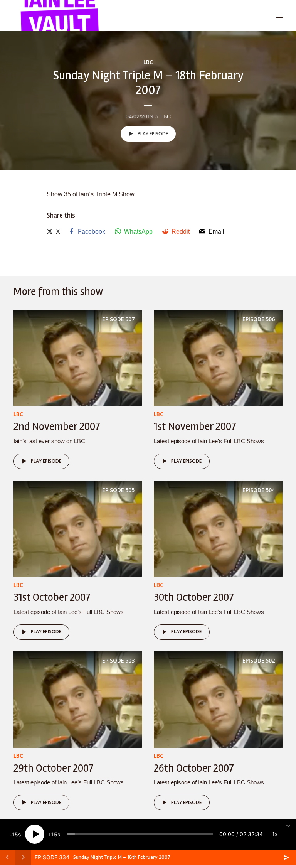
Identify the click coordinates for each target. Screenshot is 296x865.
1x (275, 834)
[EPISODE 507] (77, 357)
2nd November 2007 (56, 426)
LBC (148, 62)
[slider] (140, 834)
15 (15, 834)
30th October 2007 (194, 597)
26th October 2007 (194, 768)
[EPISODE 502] (218, 699)
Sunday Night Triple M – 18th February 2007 (121, 857)
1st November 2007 (195, 426)
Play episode (153, 133)
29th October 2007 (53, 768)
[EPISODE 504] (218, 528)
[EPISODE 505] (77, 528)
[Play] (34, 834)
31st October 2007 (52, 597)
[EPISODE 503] (77, 699)
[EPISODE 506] (218, 357)
